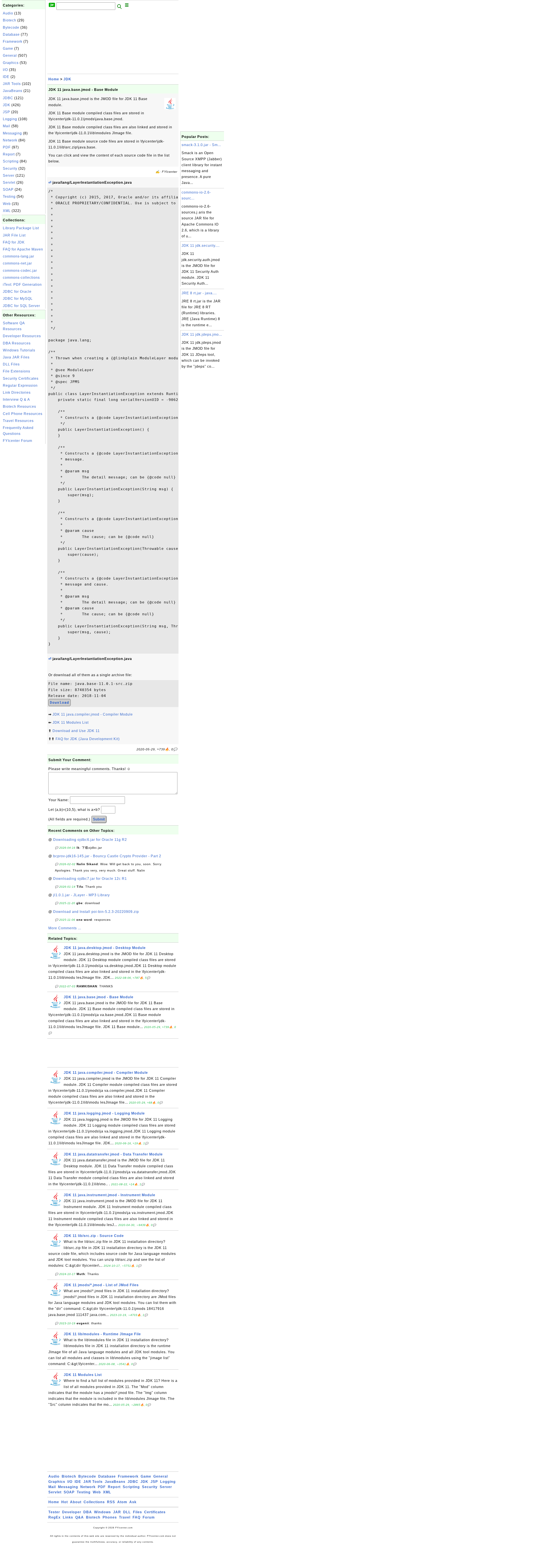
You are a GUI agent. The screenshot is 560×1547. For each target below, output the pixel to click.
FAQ (136, 1517)
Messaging (12, 133)
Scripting (11, 161)
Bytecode (11, 27)
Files (137, 1512)
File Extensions (16, 371)
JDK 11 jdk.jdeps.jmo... (202, 334)
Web (7, 204)
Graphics (11, 63)
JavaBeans (12, 91)
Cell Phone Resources (22, 414)
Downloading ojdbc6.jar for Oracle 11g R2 (90, 839)
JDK (6, 105)
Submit (99, 819)
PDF (7, 147)
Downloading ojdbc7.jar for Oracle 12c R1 (90, 878)
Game (8, 48)
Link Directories (17, 392)
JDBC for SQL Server (21, 306)
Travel (124, 1517)
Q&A (79, 1517)
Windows (102, 1512)
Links (68, 1517)
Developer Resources (22, 336)
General (10, 55)
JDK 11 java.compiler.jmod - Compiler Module (92, 714)
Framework (12, 41)
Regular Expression (20, 385)
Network (10, 140)
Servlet (9, 182)
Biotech (9, 20)
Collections (94, 1502)
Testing (9, 196)
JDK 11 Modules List (70, 722)
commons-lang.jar (18, 256)
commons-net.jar (17, 263)
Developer (71, 1512)
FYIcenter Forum (17, 441)
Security (10, 168)
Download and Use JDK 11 (76, 731)
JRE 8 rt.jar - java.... (199, 293)
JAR (117, 1512)
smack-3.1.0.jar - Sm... (201, 145)
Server (8, 175)
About (75, 1502)
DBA (87, 1512)
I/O (5, 70)
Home (53, 79)
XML (6, 211)
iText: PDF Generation (22, 284)
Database (11, 34)
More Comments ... (64, 928)
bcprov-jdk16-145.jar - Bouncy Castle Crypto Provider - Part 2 (107, 856)
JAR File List (14, 235)
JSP (6, 112)
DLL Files (11, 364)
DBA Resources (17, 343)
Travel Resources (18, 421)
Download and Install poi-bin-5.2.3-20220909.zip (96, 912)
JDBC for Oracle (17, 291)
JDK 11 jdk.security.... (201, 245)
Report (9, 154)
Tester (54, 1512)
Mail (6, 126)
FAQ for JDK (14, 242)
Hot (64, 1502)
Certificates (155, 1512)
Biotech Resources (19, 406)
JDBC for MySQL (18, 298)
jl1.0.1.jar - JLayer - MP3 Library (81, 895)
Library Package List (21, 228)
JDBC (8, 98)
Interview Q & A (16, 399)
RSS (111, 1502)
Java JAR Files (16, 357)
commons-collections (21, 277)
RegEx (54, 1517)
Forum (149, 1517)
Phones (110, 1517)
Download (59, 702)
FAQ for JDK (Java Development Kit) (88, 739)
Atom (122, 1502)
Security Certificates (20, 378)
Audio (8, 13)
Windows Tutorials (19, 350)
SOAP (8, 189)
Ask (132, 1502)
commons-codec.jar (20, 270)
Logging (10, 119)
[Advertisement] (24, 510)
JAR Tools (12, 84)
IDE (6, 77)
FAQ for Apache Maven (23, 249)
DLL (127, 1512)
